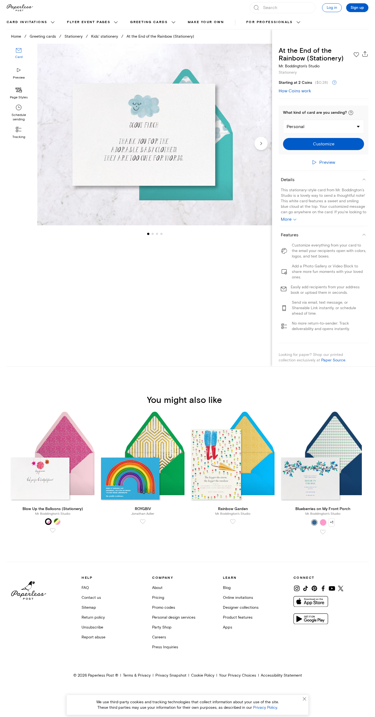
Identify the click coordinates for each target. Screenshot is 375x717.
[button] (351, 112)
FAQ (85, 587)
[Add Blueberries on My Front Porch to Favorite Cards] (323, 532)
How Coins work (295, 91)
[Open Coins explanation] (334, 82)
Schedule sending (19, 117)
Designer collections (241, 607)
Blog (227, 587)
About (157, 587)
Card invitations (27, 22)
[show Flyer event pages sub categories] (116, 22)
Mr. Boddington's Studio (299, 66)
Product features (238, 617)
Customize (323, 144)
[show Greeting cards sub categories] (173, 22)
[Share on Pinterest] (314, 588)
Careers (159, 637)
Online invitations (238, 597)
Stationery (74, 36)
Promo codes (163, 607)
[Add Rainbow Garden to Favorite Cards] (233, 521)
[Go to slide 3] (153, 233)
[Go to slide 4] (157, 233)
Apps (227, 627)
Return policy (93, 617)
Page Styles (19, 97)
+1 (331, 522)
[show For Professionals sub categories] (298, 22)
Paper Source (333, 360)
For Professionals (269, 22)
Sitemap (89, 607)
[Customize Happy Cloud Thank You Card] (154, 134)
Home (16, 36)
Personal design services (173, 617)
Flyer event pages (88, 22)
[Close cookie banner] (304, 699)
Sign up (357, 7)
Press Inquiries (165, 647)
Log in (332, 7)
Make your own (206, 22)
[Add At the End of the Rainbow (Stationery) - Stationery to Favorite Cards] (356, 54)
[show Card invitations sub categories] (52, 22)
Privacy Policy (265, 707)
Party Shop (162, 627)
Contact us (91, 597)
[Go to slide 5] (161, 233)
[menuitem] (31, 22)
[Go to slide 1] (148, 233)
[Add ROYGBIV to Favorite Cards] (142, 521)
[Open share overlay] (365, 54)
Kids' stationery (104, 36)
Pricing (158, 597)
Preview (19, 78)
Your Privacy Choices (237, 675)
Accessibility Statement (281, 675)
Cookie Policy (202, 675)
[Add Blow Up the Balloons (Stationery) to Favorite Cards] (52, 530)
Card (19, 57)
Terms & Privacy (137, 675)
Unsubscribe (92, 627)
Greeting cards (149, 22)
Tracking (18, 137)
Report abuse (93, 637)
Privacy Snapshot (170, 675)
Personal (295, 126)
